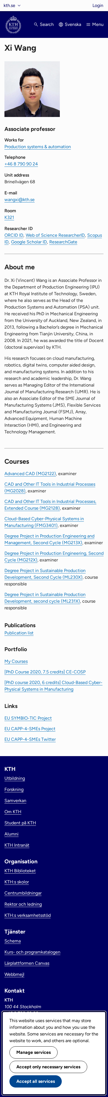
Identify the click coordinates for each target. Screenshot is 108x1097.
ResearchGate (63, 242)
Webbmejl (14, 974)
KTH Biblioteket (20, 870)
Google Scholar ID (29, 242)
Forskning (14, 789)
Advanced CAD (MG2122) (30, 473)
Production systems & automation (37, 146)
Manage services (33, 1052)
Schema (12, 941)
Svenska (73, 24)
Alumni (11, 834)
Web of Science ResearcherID (55, 235)
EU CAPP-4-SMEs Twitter (30, 739)
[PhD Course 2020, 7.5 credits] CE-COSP (45, 672)
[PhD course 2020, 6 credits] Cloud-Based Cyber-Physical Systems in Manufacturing (53, 686)
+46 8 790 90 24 (21, 164)
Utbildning (14, 778)
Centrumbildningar (23, 893)
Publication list (19, 633)
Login (97, 5)
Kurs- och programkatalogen (32, 952)
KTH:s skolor (16, 882)
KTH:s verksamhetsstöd (27, 915)
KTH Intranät (16, 845)
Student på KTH (20, 822)
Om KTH (12, 811)
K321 (9, 217)
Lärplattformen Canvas (26, 963)
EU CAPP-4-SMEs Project (29, 728)
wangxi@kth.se (19, 199)
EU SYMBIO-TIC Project (28, 718)
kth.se (9, 5)
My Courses (16, 661)
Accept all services (35, 1081)
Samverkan (15, 800)
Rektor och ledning (23, 904)
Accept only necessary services (48, 1066)
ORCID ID (13, 235)
